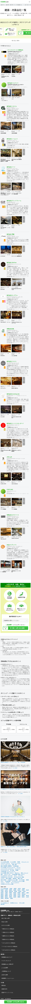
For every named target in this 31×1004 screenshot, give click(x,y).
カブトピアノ (3, 388)
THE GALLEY (3, 539)
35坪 (19, 225)
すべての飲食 (13, 861)
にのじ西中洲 (14, 355)
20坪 (19, 74)
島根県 (6, 895)
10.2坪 (8, 319)
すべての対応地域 (4, 888)
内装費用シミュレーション (8, 978)
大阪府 (10, 894)
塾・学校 (12, 870)
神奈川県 (11, 891)
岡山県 (10, 895)
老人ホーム (17, 872)
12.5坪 (19, 319)
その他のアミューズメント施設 (7, 884)
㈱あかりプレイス (11, 544)
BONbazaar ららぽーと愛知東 (16, 451)
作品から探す (5, 921)
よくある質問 (5, 967)
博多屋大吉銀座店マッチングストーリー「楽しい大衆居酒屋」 (13, 762)
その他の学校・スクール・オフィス (8, 871)
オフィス (13, 287)
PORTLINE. (10, 489)
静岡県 (19, 892)
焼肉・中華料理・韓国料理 (6, 866)
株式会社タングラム (12, 295)
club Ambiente (15, 483)
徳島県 (23, 895)
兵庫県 (14, 894)
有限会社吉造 (10, 328)
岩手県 (19, 888)
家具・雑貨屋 (8, 878)
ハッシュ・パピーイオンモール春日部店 (17, 194)
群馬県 (23, 890)
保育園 (16, 870)
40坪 (16, 191)
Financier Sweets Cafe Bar (16, 417)
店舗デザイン (10, 52)
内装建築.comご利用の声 (7, 964)
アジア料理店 (3, 509)
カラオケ (7, 882)
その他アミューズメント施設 (5, 98)
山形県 (6, 890)
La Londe (3, 416)
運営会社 (4, 985)
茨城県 (14, 890)
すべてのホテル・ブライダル (6, 875)
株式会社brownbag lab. (13, 394)
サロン (2, 881)
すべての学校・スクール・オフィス (8, 867)
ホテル (15, 875)
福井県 (2, 892)
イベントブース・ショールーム (7, 868)
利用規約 (2, 998)
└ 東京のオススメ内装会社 (8, 928)
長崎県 (19, 896)
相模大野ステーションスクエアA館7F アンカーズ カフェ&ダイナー (6, 194)
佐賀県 (14, 896)
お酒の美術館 (3, 133)
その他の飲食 (16, 866)
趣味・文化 (20, 878)
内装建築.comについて (7, 957)
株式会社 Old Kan (11, 262)
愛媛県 (2, 896)
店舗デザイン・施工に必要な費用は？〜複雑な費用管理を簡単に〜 (14, 846)
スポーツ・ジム (7, 874)
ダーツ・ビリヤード (15, 882)
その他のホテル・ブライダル (6, 877)
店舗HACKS (4, 989)
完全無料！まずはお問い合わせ (15, 1001)
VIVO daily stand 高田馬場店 (17, 160)
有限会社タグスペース (13, 515)
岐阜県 (14, 892)
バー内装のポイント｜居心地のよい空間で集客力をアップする (13, 789)
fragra (13, 227)
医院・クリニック (24, 872)
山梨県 (6, 892)
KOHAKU (3, 355)
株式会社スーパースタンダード (15, 423)
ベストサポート (4, 100)
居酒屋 (14, 63)
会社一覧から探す (6, 918)
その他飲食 (13, 536)
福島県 (10, 890)
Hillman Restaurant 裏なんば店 (6, 451)
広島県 (14, 895)
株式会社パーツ (11, 167)
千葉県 (2, 891)
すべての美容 (22, 879)
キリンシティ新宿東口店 (17, 256)
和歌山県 (23, 894)
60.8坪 (8, 481)
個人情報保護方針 (8, 998)
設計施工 (18, 52)
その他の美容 (7, 881)
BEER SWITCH (15, 388)
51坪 (8, 536)
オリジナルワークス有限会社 (15, 50)
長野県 (10, 892)
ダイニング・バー (19, 63)
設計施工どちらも (14, 902)
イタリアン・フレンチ (27, 63)
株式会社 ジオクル (12, 106)
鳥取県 (2, 895)
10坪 (9, 74)
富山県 (20, 891)
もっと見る (15, 768)
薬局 (2, 874)
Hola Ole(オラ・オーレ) (5, 322)
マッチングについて (6, 960)
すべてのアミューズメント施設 (18, 881)
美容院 (27, 879)
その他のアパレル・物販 (13, 879)
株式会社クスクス (11, 361)
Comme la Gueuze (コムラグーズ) (17, 323)
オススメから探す (6, 925)
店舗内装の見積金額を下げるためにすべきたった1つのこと (13, 816)
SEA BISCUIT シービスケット (5, 228)
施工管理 (14, 52)
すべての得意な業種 (5, 861)
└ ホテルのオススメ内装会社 (8, 950)
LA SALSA (3, 256)
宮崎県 (2, 898)
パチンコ (2, 882)
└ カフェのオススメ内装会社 (8, 943)
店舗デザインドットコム (7, 992)
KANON (13, 76)
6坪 (7, 130)
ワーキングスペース (5, 870)
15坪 (19, 130)
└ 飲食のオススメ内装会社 (8, 939)
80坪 (8, 414)
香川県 (27, 895)
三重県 (27, 892)
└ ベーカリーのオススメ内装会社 (9, 946)
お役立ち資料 (5, 974)
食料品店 (14, 878)
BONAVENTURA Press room (16, 289)
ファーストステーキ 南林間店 (6, 571)
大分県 (27, 896)
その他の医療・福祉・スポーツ (18, 874)
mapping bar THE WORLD (5, 77)
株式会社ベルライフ (13, 83)
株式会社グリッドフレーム (14, 200)
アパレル (13, 191)
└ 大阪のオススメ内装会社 (8, 932)
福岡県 (10, 896)
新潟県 (15, 891)
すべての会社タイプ (5, 902)
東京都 (6, 891)
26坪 (8, 225)
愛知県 (23, 892)
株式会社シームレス (12, 138)
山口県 (19, 895)
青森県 (15, 888)
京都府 (6, 894)
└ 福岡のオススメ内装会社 (8, 936)
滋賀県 (2, 894)
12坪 (8, 353)
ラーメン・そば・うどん (6, 864)
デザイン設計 (22, 902)
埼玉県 (27, 890)
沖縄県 (11, 898)
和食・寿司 (14, 864)
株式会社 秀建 (10, 234)
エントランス (17, 868)
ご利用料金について (6, 971)
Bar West (3, 289)
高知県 (6, 896)
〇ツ (13, 99)
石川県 (24, 891)
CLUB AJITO (3, 483)
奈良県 (19, 894)
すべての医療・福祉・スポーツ (7, 872)
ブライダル (20, 875)
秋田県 (2, 890)
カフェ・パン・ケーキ (26, 120)
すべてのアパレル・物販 (19, 877)
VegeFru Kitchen (15, 538)
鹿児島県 (7, 898)
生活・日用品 (3, 879)
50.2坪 (19, 481)
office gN (9, 457)
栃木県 (19, 890)
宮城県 (23, 888)
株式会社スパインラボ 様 (17, 571)
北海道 (10, 888)
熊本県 (23, 896)
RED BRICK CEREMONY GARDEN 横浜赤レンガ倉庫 (6, 160)
